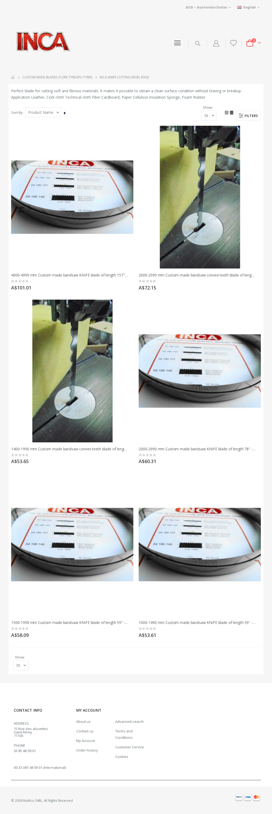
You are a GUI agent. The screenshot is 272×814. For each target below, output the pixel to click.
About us (83, 721)
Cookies (121, 756)
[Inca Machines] (42, 43)
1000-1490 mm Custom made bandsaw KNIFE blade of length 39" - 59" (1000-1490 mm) (197, 622)
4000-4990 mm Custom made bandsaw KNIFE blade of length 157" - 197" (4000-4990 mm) (69, 275)
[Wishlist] (233, 43)
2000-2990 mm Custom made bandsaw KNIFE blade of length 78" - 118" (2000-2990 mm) (197, 449)
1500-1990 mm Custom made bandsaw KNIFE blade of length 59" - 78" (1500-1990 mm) (69, 622)
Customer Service (129, 747)
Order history (87, 750)
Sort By (17, 112)
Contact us (85, 731)
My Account (85, 740)
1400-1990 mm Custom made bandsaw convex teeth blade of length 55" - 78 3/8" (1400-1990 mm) (69, 449)
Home (13, 77)
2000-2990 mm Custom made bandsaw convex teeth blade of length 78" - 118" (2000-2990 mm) (197, 275)
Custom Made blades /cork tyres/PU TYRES (57, 77)
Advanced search (129, 721)
